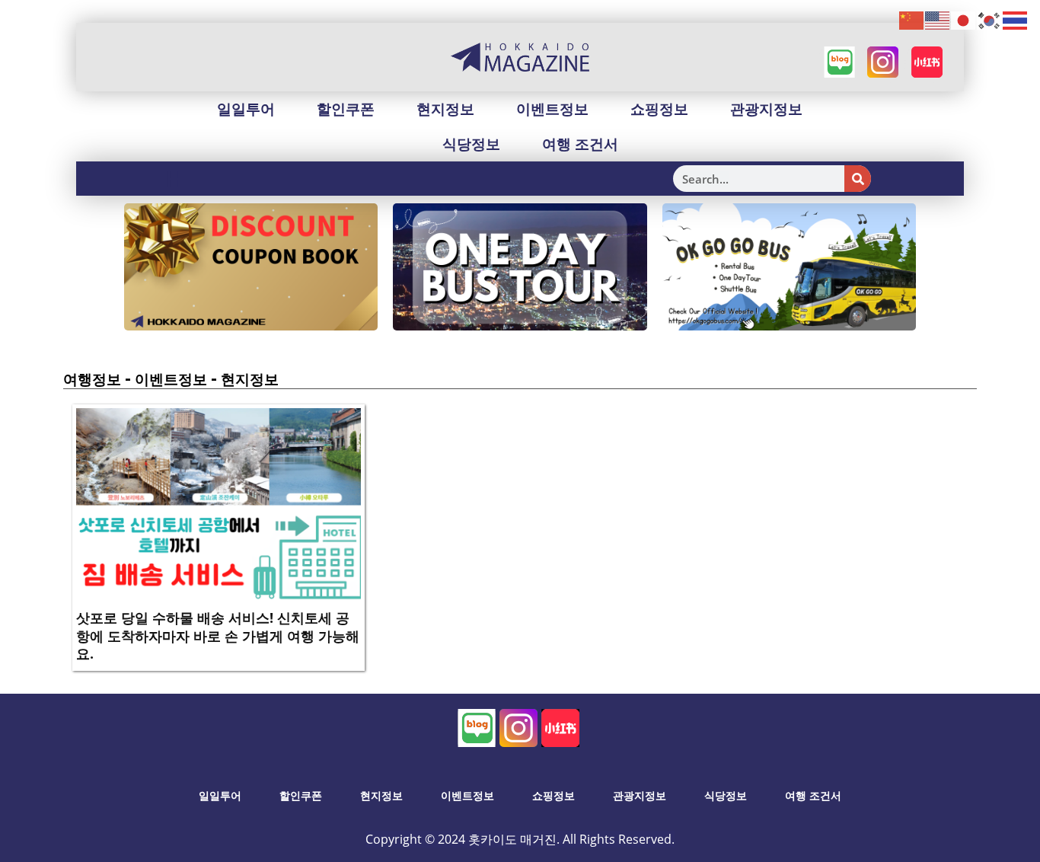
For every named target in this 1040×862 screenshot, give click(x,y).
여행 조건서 (580, 144)
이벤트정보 (552, 109)
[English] (938, 19)
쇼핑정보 (659, 109)
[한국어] (990, 19)
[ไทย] (1016, 19)
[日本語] (964, 19)
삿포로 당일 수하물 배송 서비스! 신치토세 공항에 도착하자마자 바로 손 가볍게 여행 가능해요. (217, 635)
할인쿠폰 (346, 109)
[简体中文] (912, 19)
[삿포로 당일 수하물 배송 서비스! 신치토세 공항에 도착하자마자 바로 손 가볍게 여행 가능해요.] (218, 504)
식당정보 (471, 144)
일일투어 (246, 109)
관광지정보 (766, 109)
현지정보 (445, 109)
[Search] (857, 178)
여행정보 (92, 379)
